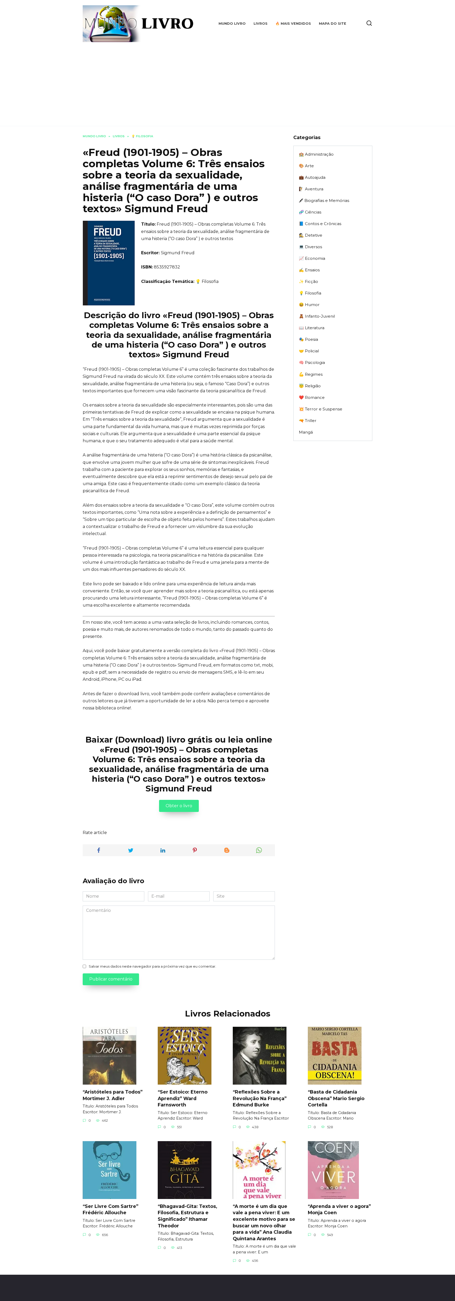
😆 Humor (309, 304)
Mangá (306, 432)
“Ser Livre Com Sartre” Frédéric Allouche (110, 1209)
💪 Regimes (311, 374)
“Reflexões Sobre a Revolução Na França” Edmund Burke (259, 1098)
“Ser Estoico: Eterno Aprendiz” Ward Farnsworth (182, 1098)
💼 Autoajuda (312, 177)
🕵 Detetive (310, 235)
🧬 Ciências (310, 212)
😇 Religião (310, 385)
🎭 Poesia (308, 339)
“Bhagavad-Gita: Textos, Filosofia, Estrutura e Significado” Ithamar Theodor (187, 1215)
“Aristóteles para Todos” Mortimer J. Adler (112, 1095)
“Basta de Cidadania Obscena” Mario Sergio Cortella (336, 1098)
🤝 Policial (309, 350)
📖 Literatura (311, 327)
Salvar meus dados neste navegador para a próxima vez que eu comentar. (152, 966)
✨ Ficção (308, 281)
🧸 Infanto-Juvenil (317, 316)
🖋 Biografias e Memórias (324, 200)
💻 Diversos (310, 246)
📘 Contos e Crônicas (320, 223)
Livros (261, 24)
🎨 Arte (306, 165)
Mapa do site (332, 24)
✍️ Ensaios (309, 269)
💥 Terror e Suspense (320, 408)
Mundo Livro (232, 24)
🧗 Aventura (311, 188)
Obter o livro (179, 805)
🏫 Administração (316, 154)
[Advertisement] (227, 81)
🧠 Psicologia (312, 362)
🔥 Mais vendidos (293, 24)
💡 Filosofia (207, 281)
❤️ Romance (312, 397)
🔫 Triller (307, 420)
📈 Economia (312, 258)
